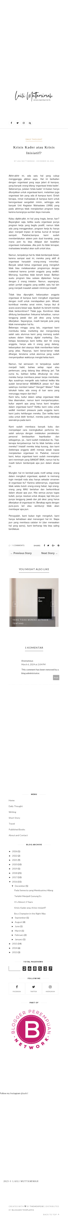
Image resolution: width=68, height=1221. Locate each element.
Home (12, 800)
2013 (14, 952)
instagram (50, 991)
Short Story (14, 817)
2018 (14, 873)
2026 (14, 851)
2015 (14, 943)
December (20, 886)
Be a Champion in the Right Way (30, 913)
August (18, 922)
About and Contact (18, 835)
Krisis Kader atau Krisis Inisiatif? (30, 907)
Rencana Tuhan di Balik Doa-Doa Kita (41, 622)
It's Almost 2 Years (23, 902)
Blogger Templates (23, 1210)
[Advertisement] (34, 38)
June (17, 926)
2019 (14, 868)
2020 (14, 864)
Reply (56, 678)
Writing (12, 812)
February (19, 935)
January (18, 939)
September (20, 917)
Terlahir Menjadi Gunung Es (27, 896)
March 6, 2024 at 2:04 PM (33, 664)
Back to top (50, 1214)
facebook (17, 991)
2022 (14, 855)
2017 (14, 877)
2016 (14, 881)
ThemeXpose (37, 1206)
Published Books (17, 829)
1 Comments (18, 545)
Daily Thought (34, 139)
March (18, 930)
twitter (33, 991)
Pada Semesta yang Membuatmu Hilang (33, 890)
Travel (12, 823)
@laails (24, 1093)
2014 (14, 948)
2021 (14, 860)
